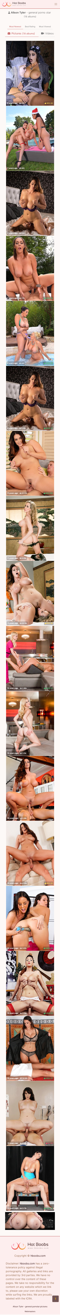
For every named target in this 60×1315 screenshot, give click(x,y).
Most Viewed (45, 26)
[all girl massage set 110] (30, 528)
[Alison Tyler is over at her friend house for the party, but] (30, 788)
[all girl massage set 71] (30, 723)
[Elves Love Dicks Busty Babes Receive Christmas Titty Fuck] (30, 138)
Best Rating (30, 26)
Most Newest (15, 26)
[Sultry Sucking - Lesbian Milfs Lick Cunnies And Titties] (30, 203)
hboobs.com (38, 1255)
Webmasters (30, 1311)
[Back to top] (55, 1299)
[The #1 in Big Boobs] (30, 1229)
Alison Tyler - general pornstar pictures (30, 1306)
